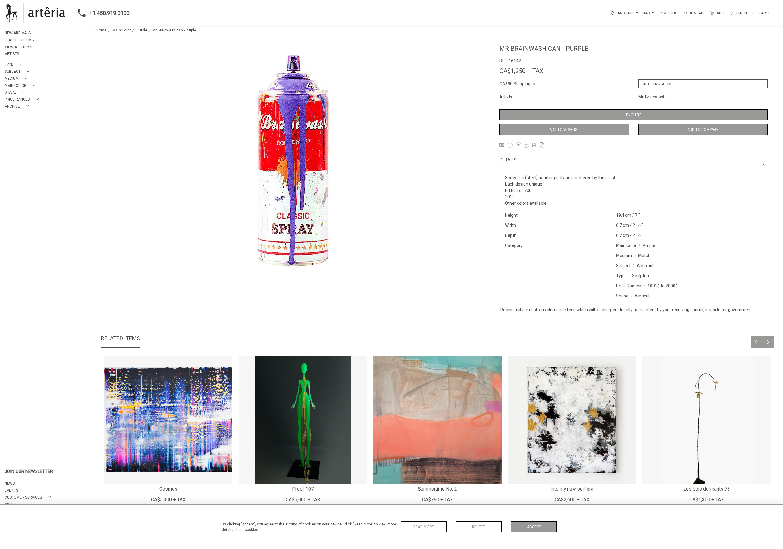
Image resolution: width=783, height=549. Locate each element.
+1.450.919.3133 (109, 13)
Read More (423, 527)
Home (101, 30)
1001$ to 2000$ (663, 285)
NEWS (10, 483)
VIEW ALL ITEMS (18, 47)
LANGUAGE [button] (625, 13)
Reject (478, 527)
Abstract (645, 265)
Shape (622, 295)
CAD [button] (647, 13)
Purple (142, 30)
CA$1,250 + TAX (521, 71)
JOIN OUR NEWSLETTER (29, 471)
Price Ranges (628, 285)
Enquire (633, 115)
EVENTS (11, 490)
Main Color (122, 30)
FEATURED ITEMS (19, 40)
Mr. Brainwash (652, 96)
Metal (643, 255)
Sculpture (641, 275)
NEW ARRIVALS (18, 33)
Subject (623, 265)
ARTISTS (12, 54)
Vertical (642, 295)
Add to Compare (702, 129)
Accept (534, 527)
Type (621, 275)
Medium (624, 255)
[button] (14, 64)
